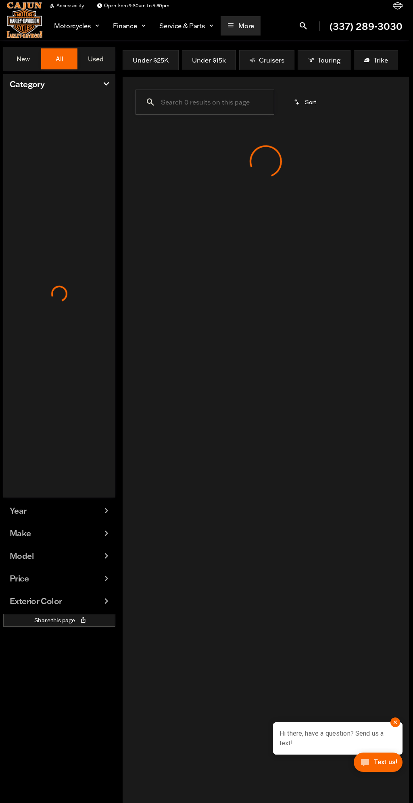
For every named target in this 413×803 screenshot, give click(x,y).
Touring (328, 60)
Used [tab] (96, 59)
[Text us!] (378, 764)
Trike (380, 60)
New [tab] (23, 59)
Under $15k (209, 60)
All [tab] (59, 59)
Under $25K (151, 60)
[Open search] (303, 25)
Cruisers (271, 60)
